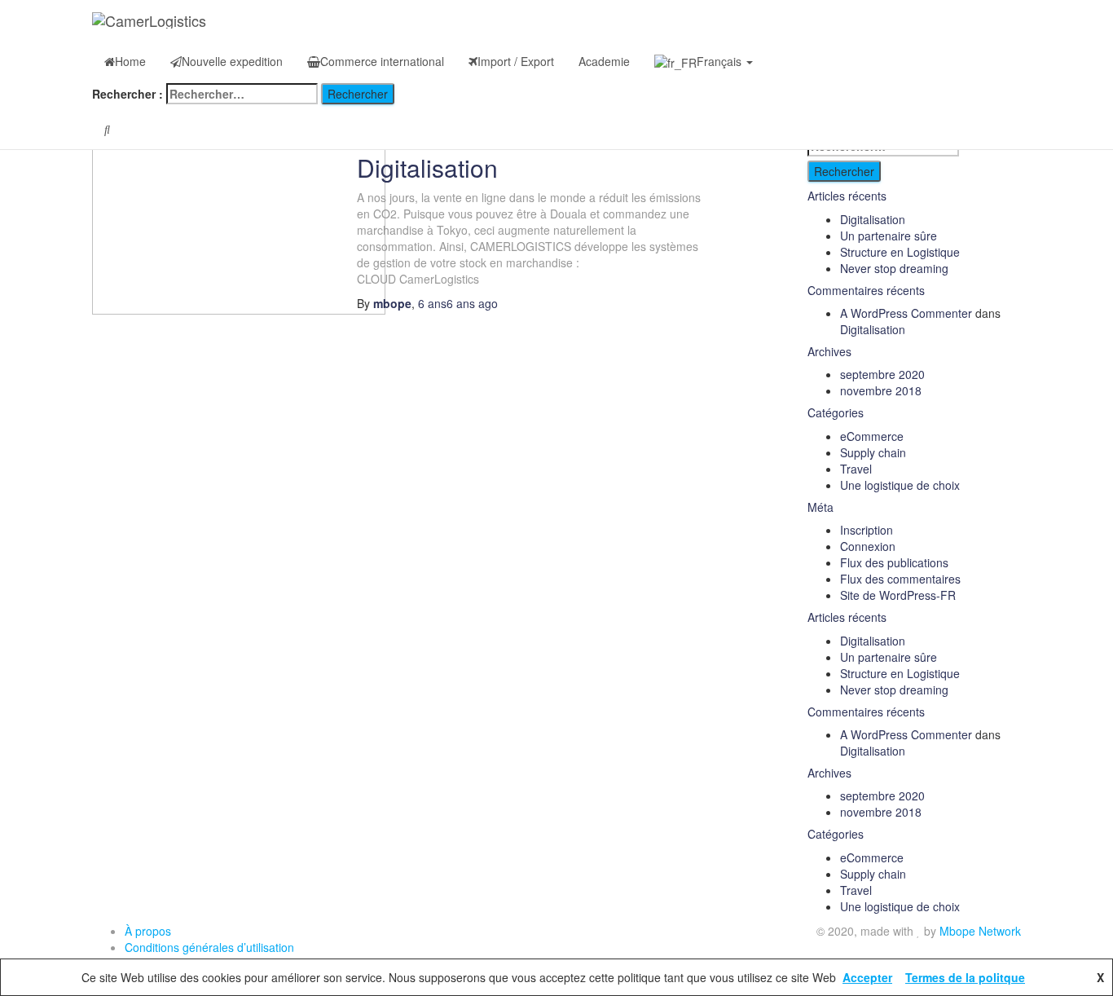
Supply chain (873, 452)
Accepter (867, 977)
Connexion (867, 546)
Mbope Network (980, 931)
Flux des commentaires (900, 579)
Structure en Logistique (900, 252)
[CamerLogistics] (149, 20)
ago (458, 303)
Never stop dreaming (894, 268)
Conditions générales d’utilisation (209, 947)
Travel (856, 469)
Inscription (866, 530)
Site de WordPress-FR (898, 595)
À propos (148, 931)
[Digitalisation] (238, 215)
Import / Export (515, 61)
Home (130, 61)
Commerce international (382, 61)
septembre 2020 (882, 374)
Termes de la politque (965, 977)
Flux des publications (894, 562)
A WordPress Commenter (906, 313)
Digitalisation (427, 167)
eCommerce (872, 436)
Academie (604, 61)
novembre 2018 (881, 390)
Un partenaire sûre (888, 235)
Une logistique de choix (900, 485)
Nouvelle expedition (232, 61)
